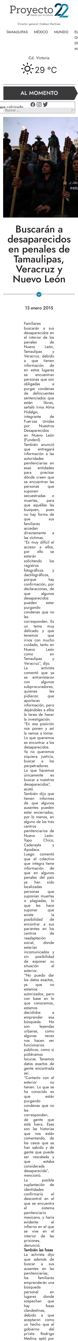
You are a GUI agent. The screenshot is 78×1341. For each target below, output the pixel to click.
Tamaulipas (17, 32)
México (41, 32)
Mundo (61, 32)
